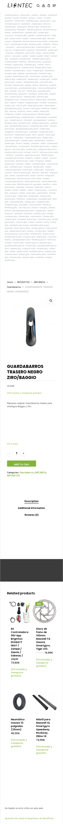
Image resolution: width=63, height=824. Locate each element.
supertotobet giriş (49, 181)
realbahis (47, 44)
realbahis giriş (31, 32)
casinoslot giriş (46, 82)
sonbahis (9, 155)
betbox (55, 44)
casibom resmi (27, 67)
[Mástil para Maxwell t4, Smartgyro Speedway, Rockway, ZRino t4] (44, 702)
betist (29, 111)
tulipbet (50, 231)
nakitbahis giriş (16, 167)
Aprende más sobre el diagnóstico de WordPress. (29, 818)
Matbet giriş (24, 216)
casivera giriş (10, 196)
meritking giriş (30, 97)
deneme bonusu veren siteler (35, 41)
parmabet (35, 143)
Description (31, 501)
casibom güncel (38, 228)
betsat (39, 18)
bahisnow (23, 94)
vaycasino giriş (11, 88)
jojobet (25, 56)
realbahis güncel (43, 35)
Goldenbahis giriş (31, 82)
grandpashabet (39, 120)
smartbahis (25, 24)
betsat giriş (25, 15)
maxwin (26, 108)
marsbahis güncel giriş (14, 158)
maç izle (21, 91)
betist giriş (35, 108)
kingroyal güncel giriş (14, 152)
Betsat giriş (32, 219)
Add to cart (21, 464)
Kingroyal (40, 161)
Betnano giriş (33, 27)
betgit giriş (44, 111)
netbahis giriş (46, 76)
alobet (43, 143)
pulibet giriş (53, 50)
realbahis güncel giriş (41, 59)
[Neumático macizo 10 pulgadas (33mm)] (19, 702)
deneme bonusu (50, 29)
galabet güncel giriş (40, 123)
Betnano (35, 172)
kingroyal (31, 50)
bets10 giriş (19, 21)
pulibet (12, 251)
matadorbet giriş (16, 202)
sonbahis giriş (10, 73)
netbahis (50, 140)
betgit (38, 53)
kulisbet (27, 152)
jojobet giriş (18, 64)
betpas (8, 32)
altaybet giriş (10, 27)
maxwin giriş (18, 243)
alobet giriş (21, 27)
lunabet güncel (16, 97)
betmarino (9, 21)
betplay (26, 143)
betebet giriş (38, 167)
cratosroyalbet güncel (14, 181)
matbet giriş (37, 24)
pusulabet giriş (19, 70)
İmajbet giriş (47, 137)
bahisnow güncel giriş (49, 152)
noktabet (29, 187)
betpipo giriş (41, 210)
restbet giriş (31, 91)
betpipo (28, 85)
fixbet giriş (39, 187)
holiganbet (16, 41)
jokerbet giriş (25, 59)
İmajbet (23, 190)
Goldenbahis (52, 143)
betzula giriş (45, 21)
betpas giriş (41, 237)
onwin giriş (30, 193)
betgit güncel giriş (35, 105)
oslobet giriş (43, 32)
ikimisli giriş (35, 76)
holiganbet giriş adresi (47, 149)
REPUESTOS (23, 282)
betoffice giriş (40, 213)
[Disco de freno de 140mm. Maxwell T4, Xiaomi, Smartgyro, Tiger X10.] (44, 611)
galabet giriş (33, 79)
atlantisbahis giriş (12, 140)
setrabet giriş (10, 29)
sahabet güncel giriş (19, 44)
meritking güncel (12, 15)
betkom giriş (10, 79)
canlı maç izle (24, 207)
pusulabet (47, 62)
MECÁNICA (39, 282)
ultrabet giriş (48, 216)
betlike (36, 111)
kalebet (40, 64)
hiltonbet (19, 164)
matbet (45, 158)
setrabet (8, 64)
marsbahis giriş (24, 123)
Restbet (23, 18)
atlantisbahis (41, 50)
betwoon (47, 24)
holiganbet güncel (12, 67)
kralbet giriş (45, 129)
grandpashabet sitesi (21, 239)
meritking (22, 62)
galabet (31, 35)
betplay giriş (10, 105)
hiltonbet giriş (15, 257)
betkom (13, 102)
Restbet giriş (36, 234)
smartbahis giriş (38, 164)
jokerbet (8, 85)
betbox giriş (43, 94)
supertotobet (49, 105)
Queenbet (28, 213)
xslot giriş (43, 207)
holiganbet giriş (31, 102)
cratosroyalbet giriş (38, 38)
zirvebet (47, 18)
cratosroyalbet (11, 62)
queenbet (9, 228)
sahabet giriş (39, 140)
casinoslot (52, 237)
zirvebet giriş (24, 146)
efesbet (34, 207)
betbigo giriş (30, 202)
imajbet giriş (38, 70)
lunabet (25, 38)
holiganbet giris (43, 202)
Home (10, 282)
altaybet (43, 15)
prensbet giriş (11, 146)
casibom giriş (10, 184)
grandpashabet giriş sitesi (23, 210)
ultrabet (51, 207)
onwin (29, 70)
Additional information (31, 507)
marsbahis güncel (12, 24)
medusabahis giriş (12, 117)
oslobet (19, 82)
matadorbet (49, 70)
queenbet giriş (45, 243)
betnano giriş (42, 97)
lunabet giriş (45, 79)
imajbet (37, 158)
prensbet (44, 172)
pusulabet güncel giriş (40, 146)
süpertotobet (42, 193)
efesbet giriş (45, 27)
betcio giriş (30, 53)
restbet (22, 193)
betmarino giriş (45, 73)
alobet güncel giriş (21, 76)
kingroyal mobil (28, 248)
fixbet (46, 56)
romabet (8, 243)
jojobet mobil (15, 38)
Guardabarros (14, 287)
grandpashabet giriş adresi (27, 129)
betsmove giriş (35, 44)
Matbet (48, 161)
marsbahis (21, 29)
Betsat (35, 85)
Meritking (44, 85)
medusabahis (41, 117)
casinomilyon (36, 216)
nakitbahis (52, 102)
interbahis (28, 120)
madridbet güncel (36, 251)
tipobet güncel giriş (18, 231)
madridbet (33, 132)
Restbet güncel (31, 243)
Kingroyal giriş (11, 123)
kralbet (21, 102)
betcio (47, 64)
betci (34, 135)
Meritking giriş (44, 114)
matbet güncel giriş (23, 135)
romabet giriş (42, 248)
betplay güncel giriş (43, 67)
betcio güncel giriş (22, 228)
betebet (8, 70)
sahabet (8, 76)
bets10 (35, 152)
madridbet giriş (32, 21)
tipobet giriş (10, 143)
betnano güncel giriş (22, 172)
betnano (31, 18)
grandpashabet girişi (27, 88)
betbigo (50, 213)
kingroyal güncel (43, 47)
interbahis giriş (11, 94)
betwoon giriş (28, 257)
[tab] (31, 501)
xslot (54, 21)
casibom (34, 15)
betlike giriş (39, 170)
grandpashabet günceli (14, 245)
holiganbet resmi (12, 99)
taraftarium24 (18, 32)
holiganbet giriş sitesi (39, 126)
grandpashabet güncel (19, 126)
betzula (13, 111)
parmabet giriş (32, 73)
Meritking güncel (34, 29)
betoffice (46, 184)
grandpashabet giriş (13, 108)
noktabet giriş (30, 64)
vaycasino (9, 35)
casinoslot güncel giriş (25, 47)
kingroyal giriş (21, 35)
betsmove (9, 135)
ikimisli (19, 143)
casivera (8, 172)
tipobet (16, 18)
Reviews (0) (32, 514)
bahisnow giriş (22, 161)
